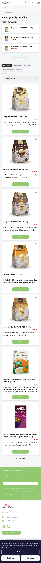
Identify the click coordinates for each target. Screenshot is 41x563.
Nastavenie (20, 552)
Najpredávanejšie (8, 69)
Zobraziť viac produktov (20, 57)
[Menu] (38, 2)
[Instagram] (8, 526)
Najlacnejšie (17, 65)
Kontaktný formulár (11, 532)
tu (9, 547)
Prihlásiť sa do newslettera (11, 495)
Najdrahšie (27, 65)
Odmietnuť (10, 558)
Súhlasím (30, 558)
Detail (20, 131)
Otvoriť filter (9, 78)
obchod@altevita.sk (12, 517)
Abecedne (19, 69)
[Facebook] (3, 526)
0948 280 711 (10, 521)
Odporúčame (7, 65)
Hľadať (36, 7)
